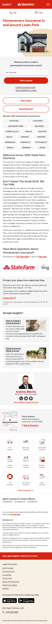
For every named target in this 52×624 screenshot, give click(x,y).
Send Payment (26, 109)
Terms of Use (7, 578)
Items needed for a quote (26, 90)
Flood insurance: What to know (13, 349)
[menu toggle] (48, 4)
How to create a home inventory (13, 321)
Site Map (5, 588)
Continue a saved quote (25, 87)
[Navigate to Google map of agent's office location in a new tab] (31, 398)
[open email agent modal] (26, 398)
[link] (26, 4)
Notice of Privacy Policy (10, 582)
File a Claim (26, 101)
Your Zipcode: (11, 72)
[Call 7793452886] (21, 398)
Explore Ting (8, 298)
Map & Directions (31, 425)
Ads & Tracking (7, 568)
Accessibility (6, 575)
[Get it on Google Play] (26, 600)
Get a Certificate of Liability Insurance (26, 402)
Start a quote (26, 80)
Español (5, 4)
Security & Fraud (8, 571)
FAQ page (42, 257)
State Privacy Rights (9, 585)
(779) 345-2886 (22, 257)
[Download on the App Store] (9, 600)
